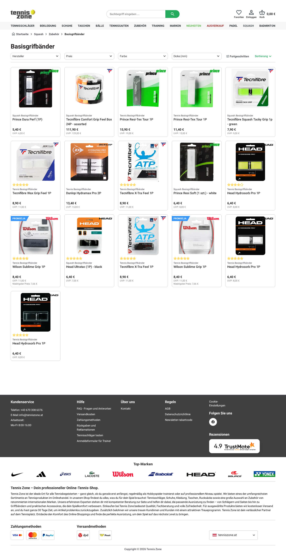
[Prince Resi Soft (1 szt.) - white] (197, 161)
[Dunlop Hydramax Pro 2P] (89, 161)
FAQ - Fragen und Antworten (94, 408)
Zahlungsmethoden (88, 419)
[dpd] (83, 535)
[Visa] (17, 535)
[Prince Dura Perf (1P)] (35, 88)
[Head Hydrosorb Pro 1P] (250, 161)
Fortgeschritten (239, 56)
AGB (167, 408)
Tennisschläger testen (90, 435)
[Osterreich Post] (105, 535)
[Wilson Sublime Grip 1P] (35, 235)
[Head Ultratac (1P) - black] (89, 235)
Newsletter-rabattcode (178, 419)
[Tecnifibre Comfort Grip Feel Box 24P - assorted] (89, 88)
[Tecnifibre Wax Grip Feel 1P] (35, 161)
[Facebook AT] (213, 422)
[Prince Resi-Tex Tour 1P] (143, 88)
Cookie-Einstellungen (213, 403)
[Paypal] (48, 535)
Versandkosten (86, 414)
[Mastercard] (32, 535)
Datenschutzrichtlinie (177, 414)
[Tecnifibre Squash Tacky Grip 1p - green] (250, 88)
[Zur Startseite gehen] (23, 14)
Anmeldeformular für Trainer (94, 440)
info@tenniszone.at (31, 415)
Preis (69, 56)
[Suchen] (172, 14)
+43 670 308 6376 (35, 3)
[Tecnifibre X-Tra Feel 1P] (143, 161)
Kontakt (126, 408)
